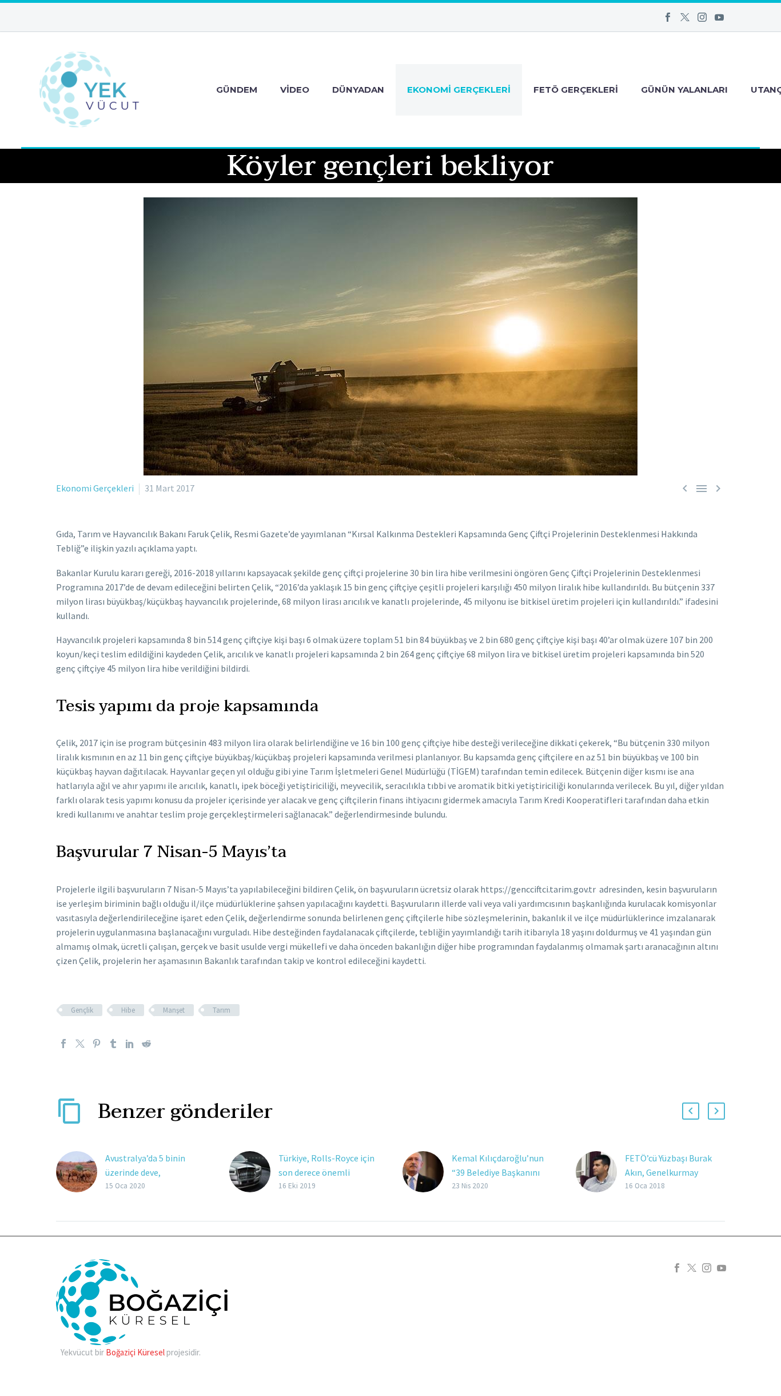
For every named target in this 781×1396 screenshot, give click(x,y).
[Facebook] (667, 17)
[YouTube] (719, 17)
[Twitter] (685, 17)
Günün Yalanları (684, 89)
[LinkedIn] (129, 1043)
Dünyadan (358, 89)
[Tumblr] (113, 1043)
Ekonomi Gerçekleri (459, 89)
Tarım (221, 1010)
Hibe (128, 1010)
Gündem (236, 89)
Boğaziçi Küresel (135, 1352)
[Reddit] (146, 1043)
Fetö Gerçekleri (575, 89)
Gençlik (82, 1010)
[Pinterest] (96, 1043)
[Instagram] (702, 17)
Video (294, 89)
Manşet (174, 1010)
